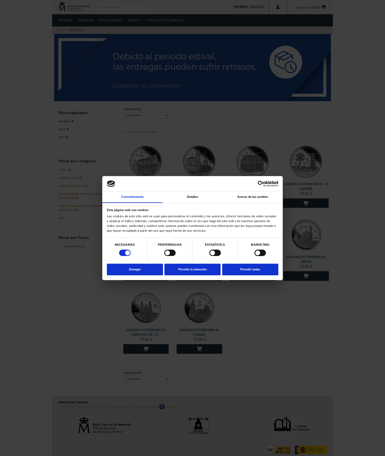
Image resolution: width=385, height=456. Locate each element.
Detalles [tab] (192, 197)
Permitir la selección (192, 269)
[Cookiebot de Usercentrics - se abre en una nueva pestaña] (260, 184)
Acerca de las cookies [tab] (252, 197)
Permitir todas (250, 269)
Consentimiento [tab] (132, 197)
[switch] (170, 253)
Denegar (135, 269)
